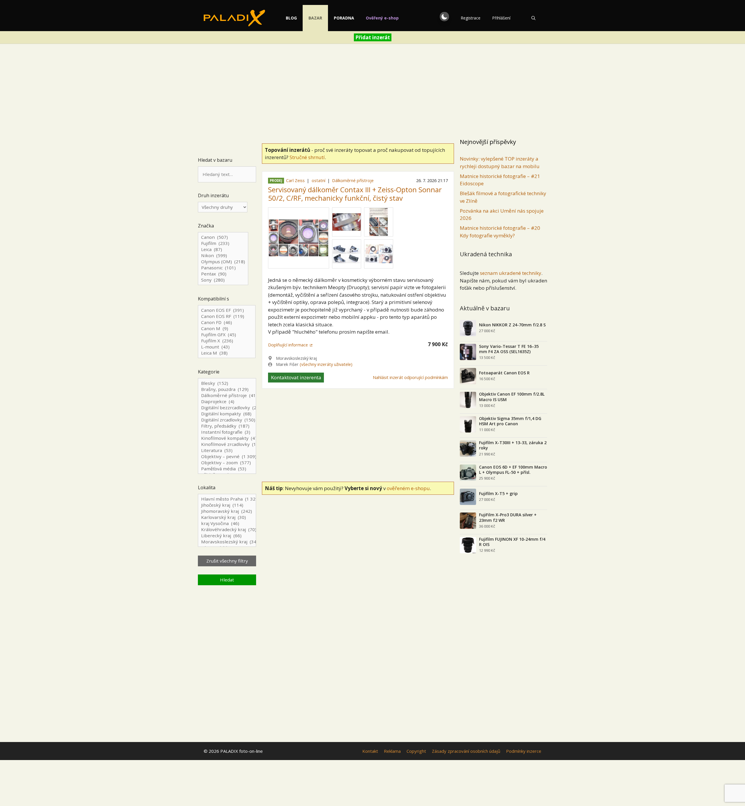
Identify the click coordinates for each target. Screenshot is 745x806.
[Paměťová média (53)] (227, 469)
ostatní (318, 180)
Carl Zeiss (295, 180)
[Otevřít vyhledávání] (533, 18)
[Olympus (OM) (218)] (223, 262)
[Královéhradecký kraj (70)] (227, 529)
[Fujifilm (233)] (223, 243)
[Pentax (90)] (223, 274)
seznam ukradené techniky (510, 273)
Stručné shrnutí (307, 157)
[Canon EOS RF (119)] (227, 316)
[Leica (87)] (223, 249)
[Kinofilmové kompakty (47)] (227, 438)
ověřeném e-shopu (408, 488)
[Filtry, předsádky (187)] (227, 426)
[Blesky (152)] (227, 383)
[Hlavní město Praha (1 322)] (227, 499)
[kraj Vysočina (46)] (227, 523)
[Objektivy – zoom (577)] (227, 463)
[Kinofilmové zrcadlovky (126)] (227, 444)
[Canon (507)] (223, 237)
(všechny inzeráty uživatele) (326, 364)
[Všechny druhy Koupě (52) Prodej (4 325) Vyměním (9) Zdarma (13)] (222, 207)
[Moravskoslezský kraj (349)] (227, 542)
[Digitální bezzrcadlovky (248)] (227, 408)
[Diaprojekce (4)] (227, 401)
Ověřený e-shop (382, 18)
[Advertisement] (372, 92)
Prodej (276, 181)
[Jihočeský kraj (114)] (227, 505)
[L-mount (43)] (227, 347)
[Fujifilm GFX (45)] (227, 335)
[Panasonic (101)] (223, 268)
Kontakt (370, 751)
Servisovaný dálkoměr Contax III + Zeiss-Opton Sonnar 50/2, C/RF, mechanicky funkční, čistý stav (355, 194)
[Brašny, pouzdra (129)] (227, 389)
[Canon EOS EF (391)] (227, 310)
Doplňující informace (288, 345)
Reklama (392, 751)
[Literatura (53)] (227, 450)
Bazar (315, 18)
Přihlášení (501, 18)
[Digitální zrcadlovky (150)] (227, 420)
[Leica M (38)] (227, 353)
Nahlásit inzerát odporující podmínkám (410, 377)
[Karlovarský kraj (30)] (227, 517)
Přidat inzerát (372, 37)
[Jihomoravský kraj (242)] (227, 511)
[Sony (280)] (223, 280)
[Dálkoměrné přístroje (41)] (227, 395)
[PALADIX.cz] (234, 18)
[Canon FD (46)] (227, 322)
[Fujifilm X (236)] (227, 341)
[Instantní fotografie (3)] (227, 432)
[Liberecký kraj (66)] (227, 536)
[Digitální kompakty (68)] (227, 414)
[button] (444, 16)
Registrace (470, 18)
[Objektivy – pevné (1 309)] (227, 456)
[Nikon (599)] (223, 255)
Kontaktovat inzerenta (296, 377)
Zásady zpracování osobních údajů (466, 751)
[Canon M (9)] (227, 328)
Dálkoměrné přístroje (353, 180)
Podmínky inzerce (523, 751)
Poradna (344, 18)
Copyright (416, 751)
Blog (291, 18)
